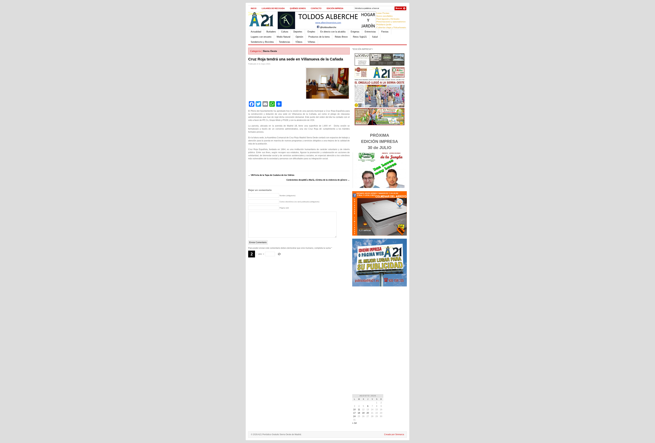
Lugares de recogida (273, 8)
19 (363, 413)
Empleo (311, 31)
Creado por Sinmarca (394, 434)
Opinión (299, 37)
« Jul (354, 423)
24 (354, 416)
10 (354, 409)
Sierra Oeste (270, 51)
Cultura (284, 31)
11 (359, 409)
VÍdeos (298, 42)
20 (368, 413)
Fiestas (385, 31)
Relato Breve (341, 37)
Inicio (254, 8)
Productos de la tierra (319, 37)
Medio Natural (283, 37)
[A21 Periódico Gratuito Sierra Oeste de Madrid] (263, 28)
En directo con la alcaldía (332, 31)
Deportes (297, 31)
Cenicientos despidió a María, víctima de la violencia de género (318, 180)
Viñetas (311, 42)
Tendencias (284, 42)
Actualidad (256, 31)
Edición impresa (335, 8)
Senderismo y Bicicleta (262, 42)
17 (354, 413)
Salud (375, 37)
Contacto (316, 8)
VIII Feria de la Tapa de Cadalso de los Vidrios (271, 175)
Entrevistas (370, 31)
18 (359, 413)
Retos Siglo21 (360, 37)
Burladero (271, 31)
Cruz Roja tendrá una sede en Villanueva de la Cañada (295, 59)
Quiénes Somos (298, 8)
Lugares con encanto (261, 37)
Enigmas (355, 31)
